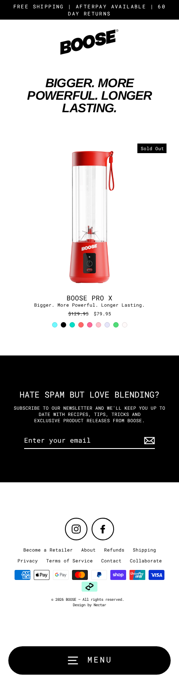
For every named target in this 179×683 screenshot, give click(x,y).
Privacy (27, 560)
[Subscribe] (148, 440)
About (88, 550)
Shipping (144, 550)
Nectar (100, 604)
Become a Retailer (48, 550)
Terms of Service (69, 560)
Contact (111, 560)
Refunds (114, 550)
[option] (89, 217)
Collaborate (146, 560)
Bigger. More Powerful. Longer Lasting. (89, 305)
